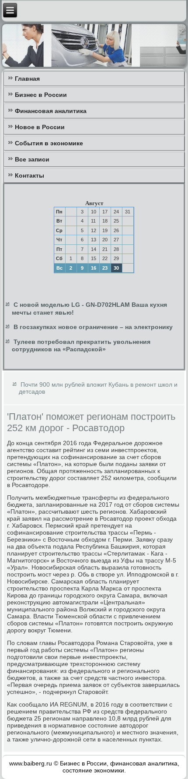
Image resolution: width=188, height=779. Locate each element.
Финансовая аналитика (51, 110)
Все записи (32, 159)
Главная (27, 78)
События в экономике (49, 143)
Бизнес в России (41, 94)
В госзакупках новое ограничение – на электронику (93, 326)
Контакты (29, 175)
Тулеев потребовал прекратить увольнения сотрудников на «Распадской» (81, 345)
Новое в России (40, 127)
